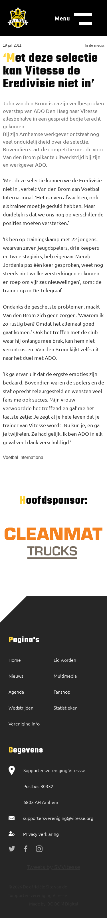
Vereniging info (24, 723)
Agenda (16, 692)
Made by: (38, 903)
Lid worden (65, 660)
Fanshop (62, 692)
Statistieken (66, 707)
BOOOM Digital (62, 903)
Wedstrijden (21, 707)
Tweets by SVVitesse (53, 866)
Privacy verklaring (41, 834)
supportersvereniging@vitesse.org (58, 818)
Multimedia (65, 676)
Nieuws (16, 676)
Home (15, 660)
